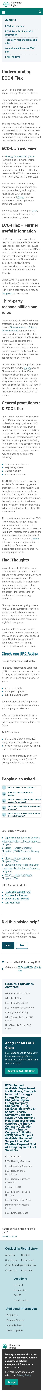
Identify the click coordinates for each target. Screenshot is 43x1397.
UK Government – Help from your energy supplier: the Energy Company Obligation (21, 868)
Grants (37, 967)
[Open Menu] (3, 12)
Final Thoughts (12, 57)
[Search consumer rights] (40, 11)
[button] (21, 787)
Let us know (8, 1236)
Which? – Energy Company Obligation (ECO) (17, 876)
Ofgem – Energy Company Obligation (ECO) (16, 859)
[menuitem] (21, 993)
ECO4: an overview (14, 26)
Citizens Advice (17, 327)
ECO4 (34, 210)
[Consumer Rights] (13, 4)
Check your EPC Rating (20, 653)
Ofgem (20, 197)
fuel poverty (8, 293)
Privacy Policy (24, 1375)
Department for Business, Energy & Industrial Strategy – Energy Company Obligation (21, 841)
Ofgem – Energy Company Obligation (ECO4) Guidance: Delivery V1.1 (20, 851)
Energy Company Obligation (20, 156)
